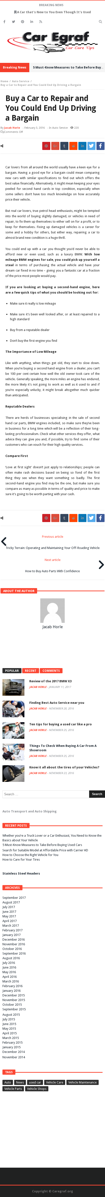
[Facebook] (4, 21)
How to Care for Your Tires (21, 859)
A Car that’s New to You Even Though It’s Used (54, 12)
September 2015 (14, 1009)
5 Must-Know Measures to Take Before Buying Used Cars (42, 845)
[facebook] (100, 146)
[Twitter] (13, 21)
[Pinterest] (22, 21)
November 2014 (13, 1057)
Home (4, 81)
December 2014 (13, 1052)
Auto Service (20, 81)
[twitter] (91, 146)
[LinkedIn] (31, 21)
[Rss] (40, 21)
